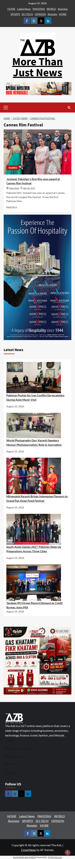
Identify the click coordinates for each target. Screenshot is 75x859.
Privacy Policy (13, 756)
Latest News (24, 8)
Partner (10, 763)
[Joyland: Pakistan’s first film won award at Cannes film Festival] (37, 151)
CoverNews (28, 850)
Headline (13, 167)
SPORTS (15, 14)
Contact (10, 740)
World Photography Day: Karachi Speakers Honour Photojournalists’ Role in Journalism (34, 442)
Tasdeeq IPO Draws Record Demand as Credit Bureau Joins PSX (34, 605)
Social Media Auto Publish (24, 857)
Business (63, 8)
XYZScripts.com (55, 857)
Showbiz (52, 14)
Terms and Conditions (18, 748)
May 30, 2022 (29, 188)
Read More (11, 207)
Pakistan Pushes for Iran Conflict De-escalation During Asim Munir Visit (35, 397)
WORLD (51, 8)
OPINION (40, 14)
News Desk (14, 188)
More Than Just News (37, 67)
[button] (11, 107)
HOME (11, 8)
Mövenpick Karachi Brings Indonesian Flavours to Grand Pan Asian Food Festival (37, 498)
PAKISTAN (39, 8)
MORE (62, 14)
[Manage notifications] (67, 852)
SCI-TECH (27, 14)
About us (11, 772)
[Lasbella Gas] (37, 661)
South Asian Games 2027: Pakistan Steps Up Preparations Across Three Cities (33, 549)
